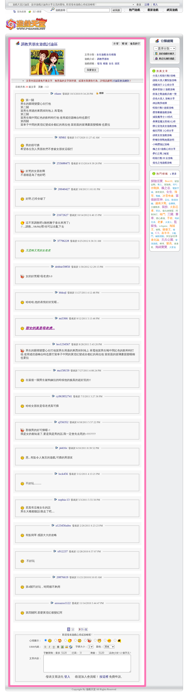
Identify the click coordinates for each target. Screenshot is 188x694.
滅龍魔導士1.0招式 (163, 116)
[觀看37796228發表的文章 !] (54, 241)
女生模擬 (111, 54)
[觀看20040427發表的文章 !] (55, 189)
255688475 (63, 163)
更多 (173, 173)
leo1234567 (63, 344)
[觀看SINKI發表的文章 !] (56, 137)
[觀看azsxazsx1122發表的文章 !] (52, 603)
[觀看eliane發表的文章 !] (51, 93)
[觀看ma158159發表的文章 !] (54, 370)
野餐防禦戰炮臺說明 (163, 139)
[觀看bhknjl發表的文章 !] (56, 292)
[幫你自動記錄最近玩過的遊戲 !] (164, 58)
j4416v (63, 448)
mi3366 (63, 318)
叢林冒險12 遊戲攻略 (164, 89)
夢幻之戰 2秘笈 (161, 153)
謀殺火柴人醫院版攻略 (165, 80)
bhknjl (62, 292)
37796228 (63, 240)
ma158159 (63, 370)
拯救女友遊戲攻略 (162, 135)
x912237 (62, 551)
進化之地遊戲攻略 (162, 162)
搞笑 (117, 63)
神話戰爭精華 (160, 103)
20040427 (64, 189)
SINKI (62, 137)
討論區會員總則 (121, 80)
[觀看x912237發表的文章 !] (54, 551)
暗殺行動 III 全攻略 (163, 158)
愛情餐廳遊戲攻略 (162, 112)
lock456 (63, 473)
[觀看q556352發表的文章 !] (55, 422)
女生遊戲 (101, 54)
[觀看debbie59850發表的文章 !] (52, 266)
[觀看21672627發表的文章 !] (54, 215)
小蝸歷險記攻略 (161, 144)
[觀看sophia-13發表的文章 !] (55, 499)
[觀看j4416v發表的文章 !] (56, 448)
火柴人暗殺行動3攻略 (164, 75)
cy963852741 (64, 396)
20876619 (62, 577)
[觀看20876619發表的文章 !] (53, 577)
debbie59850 (62, 266)
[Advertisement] (115, 24)
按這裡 (104, 676)
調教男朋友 (103, 59)
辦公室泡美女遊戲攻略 (165, 126)
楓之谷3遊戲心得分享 (164, 149)
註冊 (147, 4)
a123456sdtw (63, 525)
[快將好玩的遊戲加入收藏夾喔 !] (164, 53)
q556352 (63, 422)
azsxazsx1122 (63, 603)
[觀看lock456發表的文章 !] (55, 474)
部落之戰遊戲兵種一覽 (165, 94)
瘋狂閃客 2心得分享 (163, 130)
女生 (111, 63)
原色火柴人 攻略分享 (164, 98)
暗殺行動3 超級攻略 (163, 107)
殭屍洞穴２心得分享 (163, 84)
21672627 (62, 215)
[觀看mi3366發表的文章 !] (56, 318)
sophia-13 (64, 499)
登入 (155, 4)
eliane (58, 93)
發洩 (99, 63)
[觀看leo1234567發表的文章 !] (53, 344)
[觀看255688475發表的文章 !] (54, 163)
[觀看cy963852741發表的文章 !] (53, 396)
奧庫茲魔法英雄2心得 (164, 121)
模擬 (105, 63)
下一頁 (83, 629)
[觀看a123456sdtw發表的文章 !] (53, 525)
